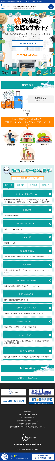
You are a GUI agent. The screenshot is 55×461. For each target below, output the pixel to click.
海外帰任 (21, 185)
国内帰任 (46, 185)
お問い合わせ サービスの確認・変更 (43, 457)
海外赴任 (8, 185)
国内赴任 (33, 185)
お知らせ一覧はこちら (27, 378)
